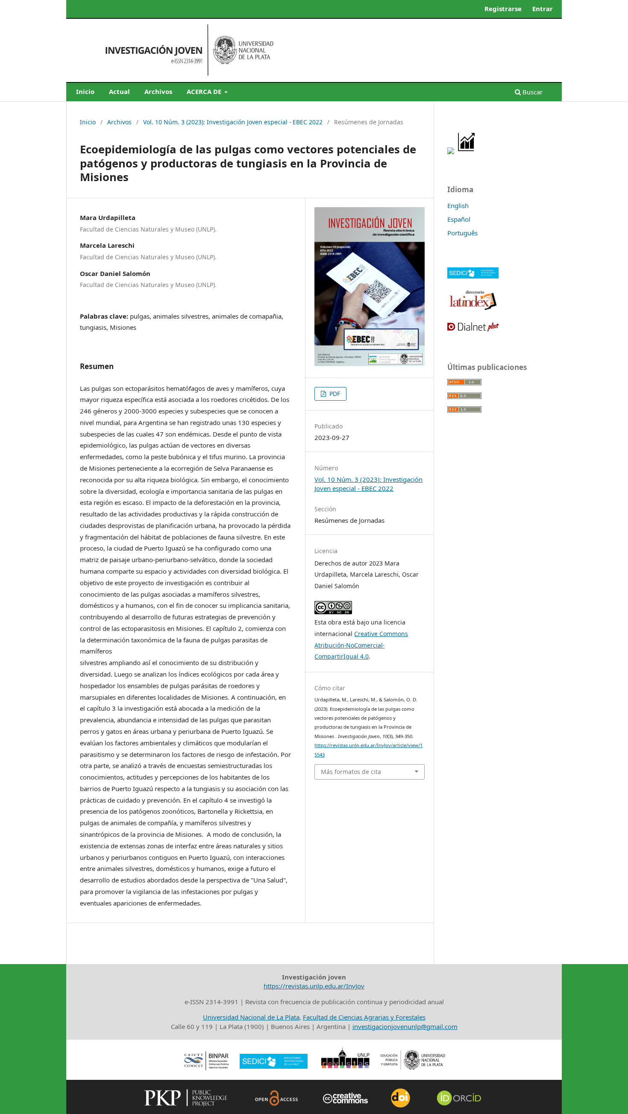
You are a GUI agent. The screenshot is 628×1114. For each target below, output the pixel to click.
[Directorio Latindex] (473, 309)
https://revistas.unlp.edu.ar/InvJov (314, 986)
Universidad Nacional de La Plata (251, 1017)
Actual (119, 91)
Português (462, 233)
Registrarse (503, 8)
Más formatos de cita (351, 772)
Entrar (542, 8)
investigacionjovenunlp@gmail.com (405, 1026)
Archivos (158, 91)
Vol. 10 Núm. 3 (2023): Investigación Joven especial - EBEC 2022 (233, 122)
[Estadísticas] (466, 151)
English (458, 205)
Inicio (85, 91)
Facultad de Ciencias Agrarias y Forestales (364, 1017)
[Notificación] (450, 151)
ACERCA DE (205, 91)
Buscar (532, 92)
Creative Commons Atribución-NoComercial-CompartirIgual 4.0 (361, 645)
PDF (334, 394)
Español (458, 219)
